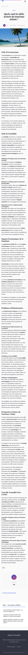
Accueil (3, 6)
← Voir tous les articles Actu (8, 593)
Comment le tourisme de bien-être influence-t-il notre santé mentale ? (12, 615)
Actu (7, 6)
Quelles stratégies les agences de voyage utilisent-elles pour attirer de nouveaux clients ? (13, 621)
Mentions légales (11, 646)
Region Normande (14, 635)
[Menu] (25, 1)
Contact (19, 646)
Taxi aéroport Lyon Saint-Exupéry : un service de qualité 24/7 (12, 610)
